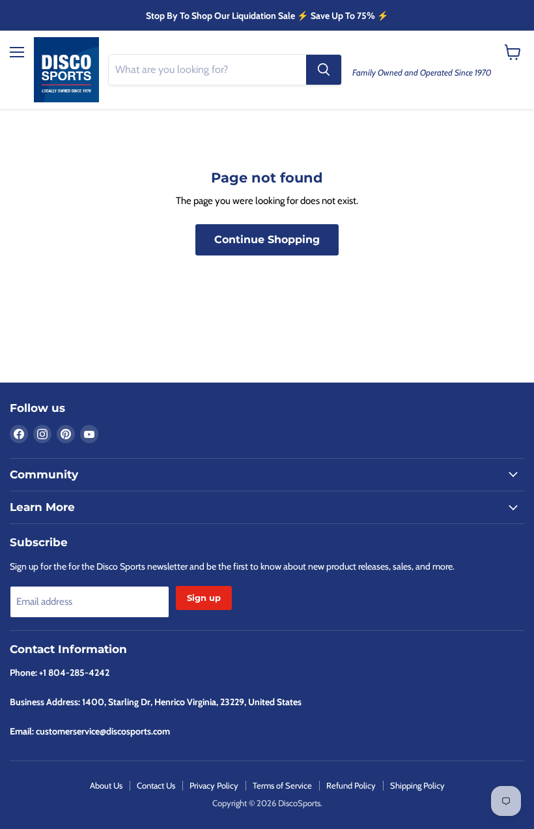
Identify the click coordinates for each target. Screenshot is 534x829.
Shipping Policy (417, 785)
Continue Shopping (267, 239)
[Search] (323, 70)
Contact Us (156, 785)
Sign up (204, 597)
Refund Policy (351, 785)
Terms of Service (282, 785)
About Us (106, 785)
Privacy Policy (214, 785)
